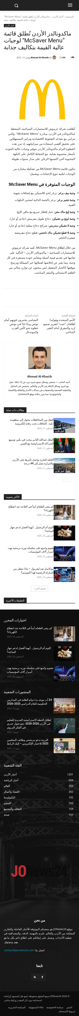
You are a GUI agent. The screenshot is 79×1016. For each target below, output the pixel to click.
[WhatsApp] (41, 67)
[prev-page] (71, 479)
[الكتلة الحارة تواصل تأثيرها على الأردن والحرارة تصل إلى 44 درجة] (64, 465)
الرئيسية (70, 16)
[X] (50, 67)
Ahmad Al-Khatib (40, 57)
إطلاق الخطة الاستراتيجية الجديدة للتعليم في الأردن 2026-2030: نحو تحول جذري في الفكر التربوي (29, 723)
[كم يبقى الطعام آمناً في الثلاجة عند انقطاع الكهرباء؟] (64, 512)
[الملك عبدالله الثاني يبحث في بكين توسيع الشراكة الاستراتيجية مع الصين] (64, 445)
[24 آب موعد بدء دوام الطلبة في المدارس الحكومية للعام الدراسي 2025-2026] (64, 705)
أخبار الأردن (57, 16)
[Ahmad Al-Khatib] (54, 57)
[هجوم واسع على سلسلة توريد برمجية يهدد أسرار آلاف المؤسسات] (64, 553)
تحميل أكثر (41, 588)
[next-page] (65, 479)
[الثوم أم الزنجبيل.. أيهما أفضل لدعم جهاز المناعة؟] (64, 533)
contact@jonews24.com (19, 950)
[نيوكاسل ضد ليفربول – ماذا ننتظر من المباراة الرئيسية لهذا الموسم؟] (64, 574)
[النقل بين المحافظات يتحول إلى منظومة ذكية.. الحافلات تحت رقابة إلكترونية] (64, 425)
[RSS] (35, 977)
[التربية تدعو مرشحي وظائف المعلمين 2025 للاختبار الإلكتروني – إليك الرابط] (64, 745)
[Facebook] (59, 67)
